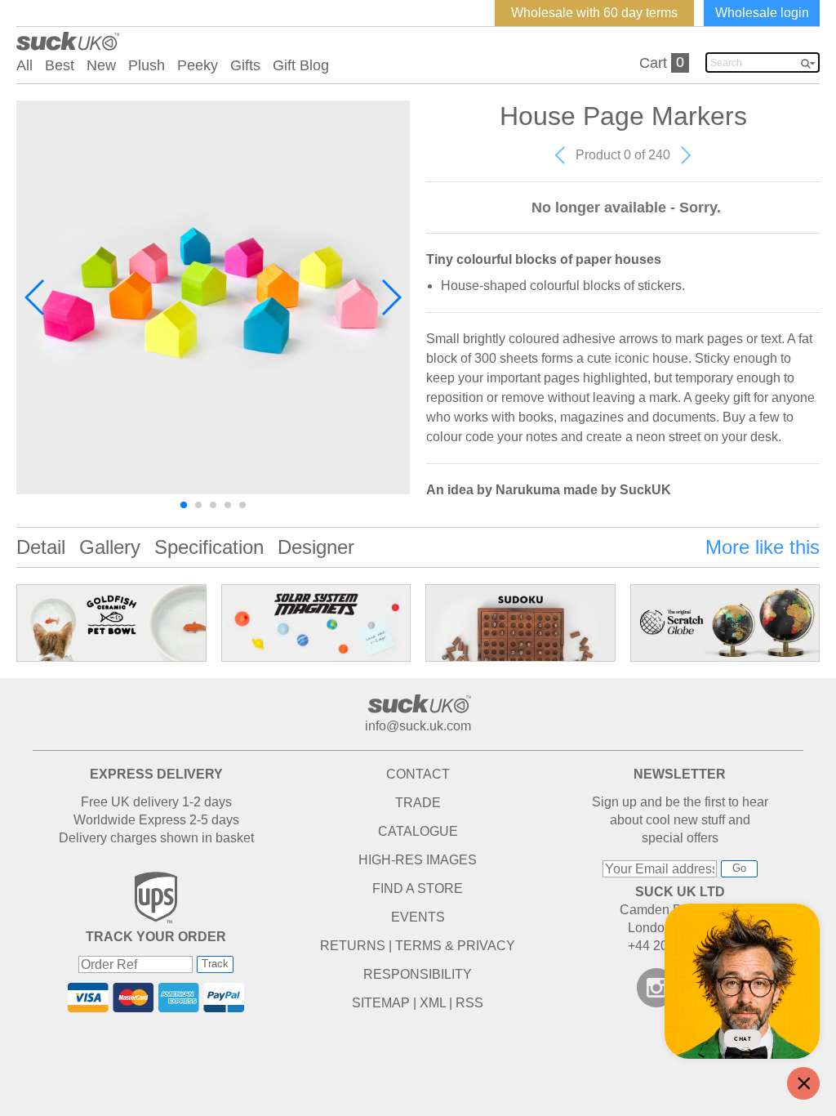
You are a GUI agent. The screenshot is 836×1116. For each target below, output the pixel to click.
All (24, 65)
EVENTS (418, 917)
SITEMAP (381, 1003)
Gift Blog (301, 65)
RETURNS (352, 946)
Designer (316, 547)
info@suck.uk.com (418, 726)
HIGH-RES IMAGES (417, 860)
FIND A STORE (417, 888)
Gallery (109, 547)
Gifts (245, 65)
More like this (762, 547)
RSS (469, 1003)
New (101, 65)
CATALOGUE (418, 831)
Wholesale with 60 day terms (594, 13)
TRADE (418, 803)
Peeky (197, 65)
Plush (146, 65)
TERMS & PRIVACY (455, 946)
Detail (40, 547)
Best (59, 65)
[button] (35, 297)
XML (433, 1003)
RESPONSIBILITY (417, 974)
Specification (209, 547)
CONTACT (418, 774)
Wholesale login (762, 13)
